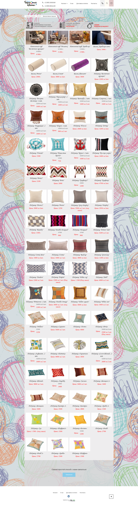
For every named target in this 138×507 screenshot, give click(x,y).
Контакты (94, 3)
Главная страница (30, 16)
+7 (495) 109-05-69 (50, 2)
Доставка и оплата (82, 3)
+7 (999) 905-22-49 (50, 6)
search (107, 3)
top (111, 497)
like (111, 3)
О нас (71, 3)
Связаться (69, 474)
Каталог (63, 3)
